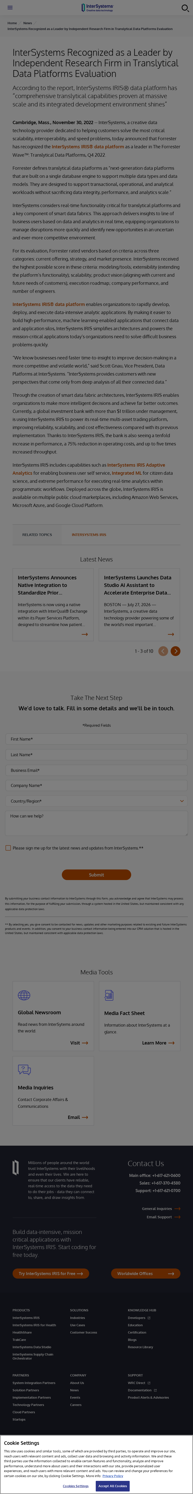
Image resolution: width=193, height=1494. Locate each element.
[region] (96, 1464)
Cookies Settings (75, 1486)
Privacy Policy (113, 1476)
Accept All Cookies (113, 1486)
